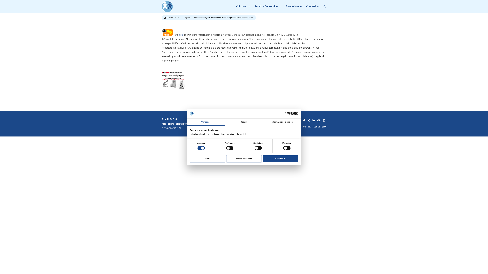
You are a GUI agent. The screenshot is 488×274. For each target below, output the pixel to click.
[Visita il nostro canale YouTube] (318, 120)
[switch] (229, 148)
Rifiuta (207, 159)
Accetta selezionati (244, 159)
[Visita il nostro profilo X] (308, 120)
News (171, 17)
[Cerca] (324, 6)
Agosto (187, 17)
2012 (179, 17)
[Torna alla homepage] (165, 17)
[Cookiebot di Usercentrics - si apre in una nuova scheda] (287, 113)
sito (181, 34)
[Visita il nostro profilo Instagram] (324, 120)
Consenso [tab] (205, 122)
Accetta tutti (280, 159)
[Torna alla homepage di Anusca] (167, 6)
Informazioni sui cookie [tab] (282, 122)
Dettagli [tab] (244, 122)
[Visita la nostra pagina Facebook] (304, 120)
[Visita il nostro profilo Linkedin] (313, 120)
